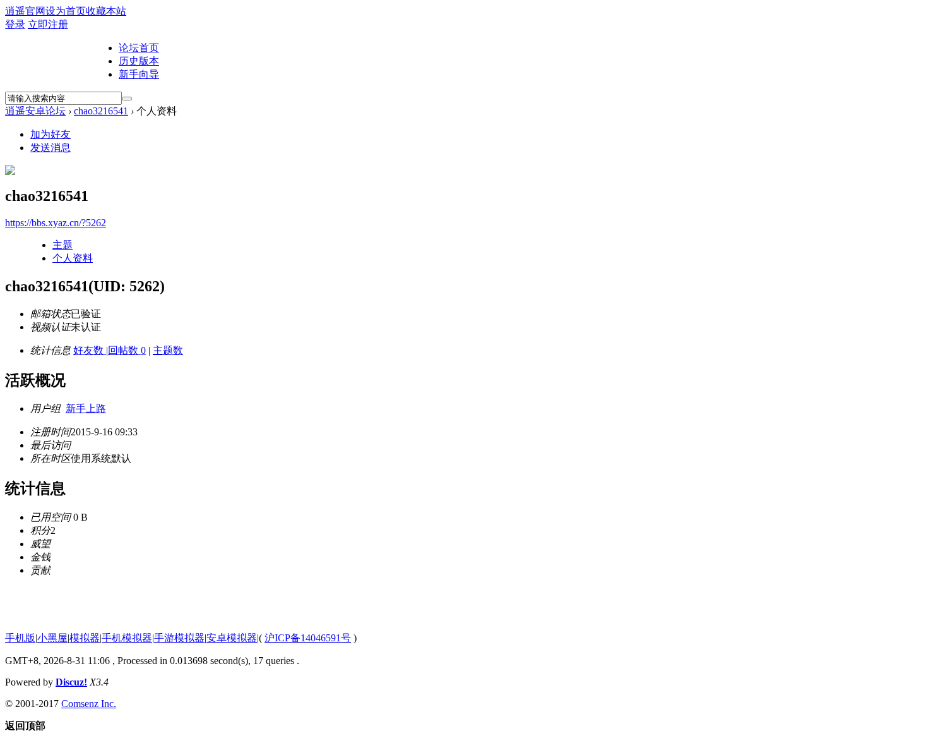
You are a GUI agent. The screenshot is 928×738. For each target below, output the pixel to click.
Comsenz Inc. (88, 703)
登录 (15, 24)
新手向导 (139, 74)
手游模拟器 (179, 637)
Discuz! (71, 682)
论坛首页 (139, 47)
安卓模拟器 (231, 637)
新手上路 (86, 408)
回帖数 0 (127, 350)
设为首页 (65, 11)
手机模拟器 (127, 637)
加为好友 (50, 134)
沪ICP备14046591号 (308, 637)
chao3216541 (101, 111)
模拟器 (84, 637)
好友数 (89, 350)
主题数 (168, 350)
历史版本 (139, 61)
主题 (62, 244)
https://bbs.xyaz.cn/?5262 (55, 222)
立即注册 (48, 24)
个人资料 (72, 258)
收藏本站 (106, 11)
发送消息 (50, 147)
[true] (127, 98)
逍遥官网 (25, 11)
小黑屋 (52, 637)
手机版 (20, 637)
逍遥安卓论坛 (35, 111)
